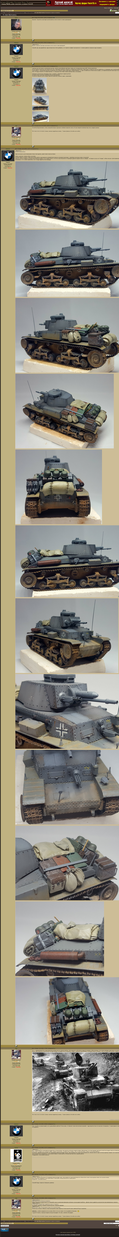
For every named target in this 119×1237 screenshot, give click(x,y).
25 (55, 1198)
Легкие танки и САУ (30, 12)
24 (55, 1174)
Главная (4, 2)
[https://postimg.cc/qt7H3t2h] (40, 121)
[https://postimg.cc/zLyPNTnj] (39, 94)
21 (54, 1048)
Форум (2, 12)
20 (37, 148)
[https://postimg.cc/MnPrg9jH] (40, 109)
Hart (16, 125)
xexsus (16, 1147)
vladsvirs (16, 42)
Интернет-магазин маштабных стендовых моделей (68, 1234)
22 (54, 1124)
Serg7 (16, 17)
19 (57, 125)
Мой (8, 2)
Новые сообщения (108, 7)
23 (54, 1147)
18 (56, 66)
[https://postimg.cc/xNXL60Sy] (58, 523)
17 (54, 42)
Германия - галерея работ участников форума (15, 12)
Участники (116, 7)
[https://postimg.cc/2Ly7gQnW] (66, 672)
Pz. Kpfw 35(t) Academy (40, 12)
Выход (24, 2)
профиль (11, 2)
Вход (28, 2)
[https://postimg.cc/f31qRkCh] (40, 104)
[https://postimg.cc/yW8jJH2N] (64, 448)
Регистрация (18, 2)
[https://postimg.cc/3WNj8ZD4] (59, 975)
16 (54, 17)
